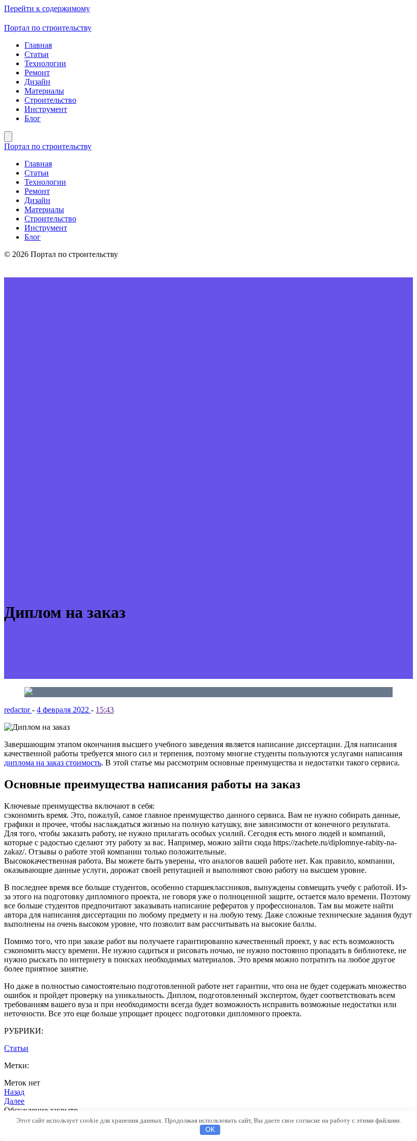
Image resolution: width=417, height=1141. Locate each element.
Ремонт (37, 72)
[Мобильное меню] (8, 136)
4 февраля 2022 (64, 709)
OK (210, 1129)
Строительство (50, 100)
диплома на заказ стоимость (52, 762)
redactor (18, 709)
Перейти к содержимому (47, 8)
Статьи (36, 54)
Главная (38, 45)
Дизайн (37, 81)
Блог (32, 118)
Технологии (45, 63)
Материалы (44, 91)
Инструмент (45, 109)
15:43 (105, 709)
